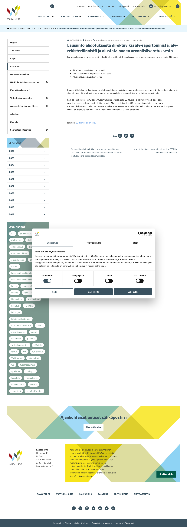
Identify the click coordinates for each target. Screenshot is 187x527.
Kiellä (54, 292)
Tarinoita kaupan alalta (21, 98)
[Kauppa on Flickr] (113, 508)
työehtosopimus (27, 364)
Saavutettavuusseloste (102, 523)
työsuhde (15, 378)
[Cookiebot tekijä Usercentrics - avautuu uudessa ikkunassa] (140, 234)
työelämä (15, 371)
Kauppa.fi (57, 523)
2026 (11, 151)
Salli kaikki (133, 292)
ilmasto (14, 266)
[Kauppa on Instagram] (87, 508)
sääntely (38, 345)
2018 (11, 207)
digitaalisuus (17, 246)
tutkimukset (33, 358)
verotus (33, 384)
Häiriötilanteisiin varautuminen (25, 82)
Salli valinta (93, 292)
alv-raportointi (126, 40)
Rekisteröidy (139, 6)
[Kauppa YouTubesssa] (93, 508)
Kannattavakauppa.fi (20, 90)
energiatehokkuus (19, 253)
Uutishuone (139, 16)
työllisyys (30, 371)
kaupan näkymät (30, 286)
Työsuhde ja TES (95, 6)
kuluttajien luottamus (20, 319)
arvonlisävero (26, 233)
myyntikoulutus (18, 332)
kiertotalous (16, 299)
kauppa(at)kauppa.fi (125, 523)
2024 (11, 165)
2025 (11, 158)
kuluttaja (29, 305)
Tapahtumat (110, 6)
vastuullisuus (32, 378)
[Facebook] (132, 136)
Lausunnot (88, 40)
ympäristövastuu (34, 391)
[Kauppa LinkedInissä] (100, 508)
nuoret (34, 332)
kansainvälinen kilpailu (21, 273)
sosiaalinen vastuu (19, 345)
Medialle (14, 122)
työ (12, 364)
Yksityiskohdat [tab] (93, 243)
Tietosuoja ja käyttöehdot (76, 523)
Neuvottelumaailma (19, 74)
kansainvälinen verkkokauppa (24, 279)
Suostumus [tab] (52, 243)
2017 (11, 214)
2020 (11, 193)
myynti (40, 325)
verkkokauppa (17, 384)
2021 (11, 186)
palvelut (31, 338)
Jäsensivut (80, 6)
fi (52, 6)
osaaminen (16, 338)
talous (14, 351)
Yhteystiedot (125, 6)
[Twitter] (120, 136)
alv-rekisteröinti (137, 40)
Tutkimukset (16, 358)
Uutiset (13, 42)
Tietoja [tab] (134, 243)
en (61, 6)
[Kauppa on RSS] (107, 508)
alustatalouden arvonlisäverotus (106, 40)
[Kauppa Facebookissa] (74, 508)
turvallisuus (37, 351)
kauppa (14, 292)
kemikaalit (28, 292)
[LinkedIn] (126, 136)
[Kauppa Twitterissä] (80, 508)
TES (24, 351)
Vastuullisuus (69, 16)
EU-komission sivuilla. (86, 122)
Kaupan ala (94, 16)
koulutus (15, 305)
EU (31, 260)
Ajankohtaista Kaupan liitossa (24, 106)
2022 (11, 179)
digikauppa (16, 240)
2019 (11, 200)
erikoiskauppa (17, 260)
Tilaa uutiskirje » (93, 427)
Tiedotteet (15, 50)
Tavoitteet (44, 16)
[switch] (78, 281)
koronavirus (33, 299)
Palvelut (117, 16)
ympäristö (16, 391)
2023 (11, 172)
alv (119, 40)
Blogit (13, 58)
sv (56, 6)
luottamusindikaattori (21, 325)
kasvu (14, 286)
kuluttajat (15, 312)
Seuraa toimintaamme (20, 130)
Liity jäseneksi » (166, 474)
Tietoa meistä (164, 16)
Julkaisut (14, 114)
